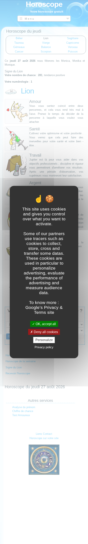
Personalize (44, 340)
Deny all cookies (45, 332)
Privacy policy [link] (44, 347)
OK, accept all (45, 324)
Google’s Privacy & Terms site (44, 310)
